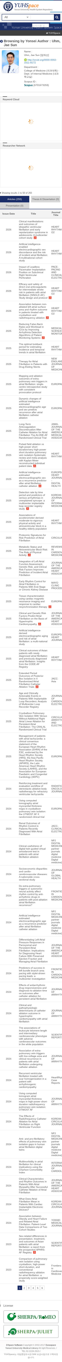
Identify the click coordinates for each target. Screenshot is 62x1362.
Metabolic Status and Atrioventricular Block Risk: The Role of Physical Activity (33, 550)
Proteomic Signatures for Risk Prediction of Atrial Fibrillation (32, 538)
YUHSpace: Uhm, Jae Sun (28, 6)
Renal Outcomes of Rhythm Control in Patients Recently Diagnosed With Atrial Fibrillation (30, 829)
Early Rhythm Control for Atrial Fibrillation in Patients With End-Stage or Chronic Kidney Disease (33, 585)
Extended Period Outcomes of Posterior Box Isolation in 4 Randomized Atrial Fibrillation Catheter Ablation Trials (31, 680)
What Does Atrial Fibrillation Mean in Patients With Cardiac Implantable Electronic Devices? (31, 1204)
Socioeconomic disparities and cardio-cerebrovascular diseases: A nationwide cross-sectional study (33, 874)
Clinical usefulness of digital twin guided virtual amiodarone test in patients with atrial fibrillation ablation (32, 851)
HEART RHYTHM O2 (56, 229)
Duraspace (51, 1345)
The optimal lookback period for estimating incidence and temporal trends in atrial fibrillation (32, 348)
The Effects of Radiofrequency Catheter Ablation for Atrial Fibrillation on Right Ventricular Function (32, 1121)
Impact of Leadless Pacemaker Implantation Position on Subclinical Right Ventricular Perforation (32, 272)
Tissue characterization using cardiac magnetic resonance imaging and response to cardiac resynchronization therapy (33, 601)
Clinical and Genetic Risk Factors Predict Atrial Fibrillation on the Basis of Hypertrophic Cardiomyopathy (33, 618)
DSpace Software (14, 1345)
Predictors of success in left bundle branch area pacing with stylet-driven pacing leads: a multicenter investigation (32, 973)
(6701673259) (41, 85)
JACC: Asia (54, 680)
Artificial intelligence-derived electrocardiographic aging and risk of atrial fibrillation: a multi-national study (33, 637)
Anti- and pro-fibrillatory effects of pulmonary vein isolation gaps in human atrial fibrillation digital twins (32, 1144)
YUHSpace (54, 33)
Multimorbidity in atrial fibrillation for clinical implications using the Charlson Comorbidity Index (31, 1167)
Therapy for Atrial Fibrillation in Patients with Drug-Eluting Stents (33, 364)
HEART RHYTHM (56, 252)
